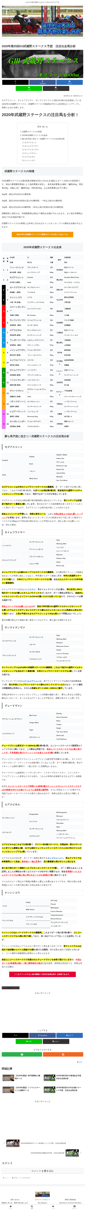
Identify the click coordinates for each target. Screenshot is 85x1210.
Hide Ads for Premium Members (70, 1203)
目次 (39, 126)
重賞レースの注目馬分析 (11, 987)
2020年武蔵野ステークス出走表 (34, 135)
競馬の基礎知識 (70, 1199)
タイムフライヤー (31, 146)
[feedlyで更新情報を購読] (22, 1054)
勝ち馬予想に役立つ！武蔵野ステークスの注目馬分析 (43, 139)
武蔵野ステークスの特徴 (32, 132)
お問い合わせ (14, 1199)
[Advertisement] (42, 1010)
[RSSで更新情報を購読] (63, 1054)
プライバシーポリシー (42, 1199)
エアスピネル (29, 157)
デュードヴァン (30, 153)
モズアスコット (30, 142)
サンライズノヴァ (31, 150)
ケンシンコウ (29, 160)
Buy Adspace (42, 1203)
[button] (56, 88)
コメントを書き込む (42, 1170)
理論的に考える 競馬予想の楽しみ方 (15, 1203)
